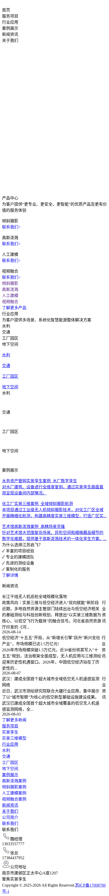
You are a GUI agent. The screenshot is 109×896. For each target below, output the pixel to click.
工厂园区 (10, 762)
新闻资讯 (10, 34)
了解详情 (10, 575)
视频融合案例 (14, 799)
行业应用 (10, 22)
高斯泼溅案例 (14, 781)
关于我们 (10, 40)
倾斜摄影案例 (14, 787)
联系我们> (11, 227)
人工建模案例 (14, 793)
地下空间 (10, 769)
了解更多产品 (14, 308)
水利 (6, 750)
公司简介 (10, 817)
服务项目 (10, 16)
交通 (6, 756)
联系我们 (10, 823)
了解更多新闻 (14, 720)
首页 (6, 10)
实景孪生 (10, 732)
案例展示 (10, 28)
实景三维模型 (14, 738)
